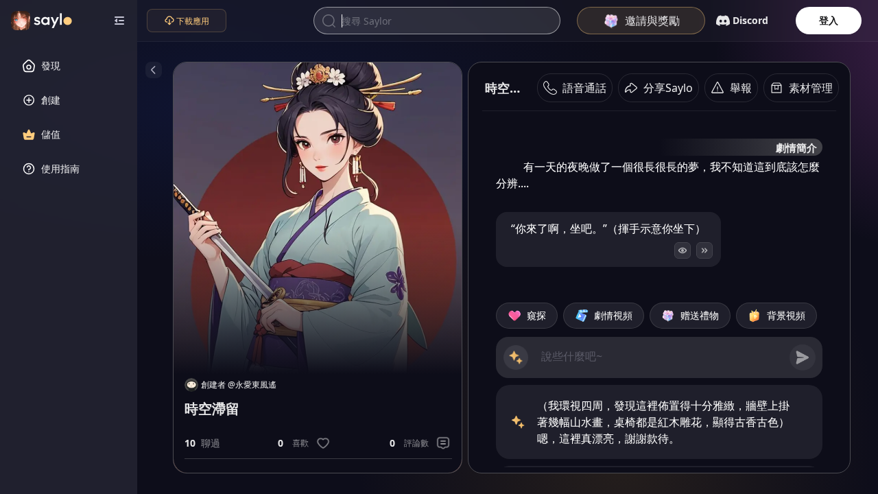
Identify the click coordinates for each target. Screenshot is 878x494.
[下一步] (704, 250)
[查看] (682, 250)
